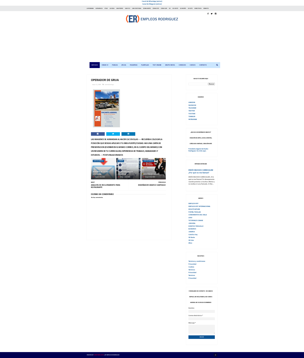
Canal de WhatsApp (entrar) (152, 1)
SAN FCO (127, 8)
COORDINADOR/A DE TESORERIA (125, 173)
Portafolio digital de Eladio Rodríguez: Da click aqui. (198, 150)
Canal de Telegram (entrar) (152, 4)
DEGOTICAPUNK (194, 209)
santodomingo (109, 84)
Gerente (120, 161)
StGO (106, 8)
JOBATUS (191, 232)
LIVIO (190, 218)
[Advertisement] (154, 44)
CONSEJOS (182, 65)
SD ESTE (190, 8)
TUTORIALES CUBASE (195, 220)
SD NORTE (183, 8)
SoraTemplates (99, 355)
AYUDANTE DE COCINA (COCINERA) (100, 173)
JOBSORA (191, 223)
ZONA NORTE (147, 8)
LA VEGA (112, 8)
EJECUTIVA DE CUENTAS (151, 174)
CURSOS (192, 65)
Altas (190, 243)
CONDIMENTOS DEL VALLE (197, 215)
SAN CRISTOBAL (136, 8)
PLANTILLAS (145, 65)
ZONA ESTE (156, 8)
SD (170, 8)
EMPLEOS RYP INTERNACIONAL (199, 206)
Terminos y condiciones (196, 261)
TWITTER (191, 111)
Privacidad (192, 264)
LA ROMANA (90, 8)
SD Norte (191, 237)
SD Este (191, 240)
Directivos (198, 8)
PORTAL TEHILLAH (194, 212)
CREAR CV (105, 65)
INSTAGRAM (192, 119)
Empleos (94, 65)
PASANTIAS (134, 65)
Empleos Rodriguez (113, 355)
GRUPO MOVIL (170, 65)
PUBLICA (115, 65)
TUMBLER (191, 116)
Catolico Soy (192, 235)
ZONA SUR (164, 8)
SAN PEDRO (119, 8)
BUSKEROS (192, 229)
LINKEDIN (191, 102)
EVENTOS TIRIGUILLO (195, 226)
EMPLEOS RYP (193, 203)
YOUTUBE (191, 114)
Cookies (191, 267)
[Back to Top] (215, 355)
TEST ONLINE (157, 65)
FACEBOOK (192, 105)
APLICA (123, 65)
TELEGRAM (192, 108)
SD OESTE (175, 8)
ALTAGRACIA (99, 8)
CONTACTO (203, 65)
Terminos (191, 270)
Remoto (206, 8)
